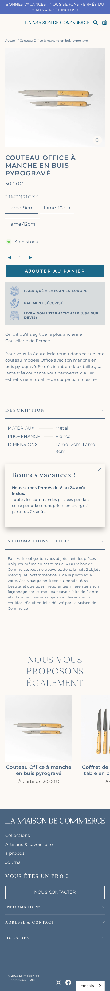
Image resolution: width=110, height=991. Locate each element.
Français (86, 986)
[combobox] (90, 986)
